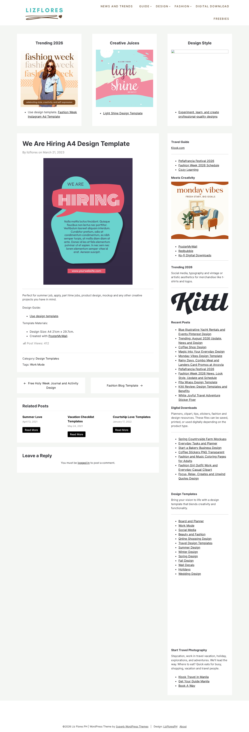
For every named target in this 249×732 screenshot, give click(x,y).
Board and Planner (191, 521)
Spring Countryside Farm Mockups (202, 439)
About (183, 726)
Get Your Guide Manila (193, 681)
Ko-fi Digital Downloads (194, 255)
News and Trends (117, 6)
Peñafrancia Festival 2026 (196, 161)
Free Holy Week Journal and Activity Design (53, 385)
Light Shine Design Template (123, 113)
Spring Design (188, 556)
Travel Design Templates (195, 543)
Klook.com (178, 148)
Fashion (182, 6)
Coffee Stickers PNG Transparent (201, 452)
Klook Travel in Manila (193, 677)
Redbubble (185, 251)
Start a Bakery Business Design (199, 448)
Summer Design (189, 547)
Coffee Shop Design (192, 347)
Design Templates (47, 358)
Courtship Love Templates (132, 417)
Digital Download (212, 6)
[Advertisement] (198, 615)
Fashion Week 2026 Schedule (198, 165)
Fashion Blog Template (122, 385)
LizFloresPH (170, 726)
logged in (84, 463)
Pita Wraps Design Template (197, 382)
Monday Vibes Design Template (200, 356)
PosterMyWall (57, 336)
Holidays (184, 569)
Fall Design (186, 560)
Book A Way (186, 685)
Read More (31, 429)
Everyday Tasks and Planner (197, 443)
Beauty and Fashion (191, 534)
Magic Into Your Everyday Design (201, 351)
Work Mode (37, 364)
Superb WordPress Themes (132, 726)
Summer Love (32, 417)
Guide (144, 6)
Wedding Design (189, 574)
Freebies (221, 18)
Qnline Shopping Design (194, 538)
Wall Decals (186, 565)
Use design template (44, 316)
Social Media (187, 530)
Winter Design (188, 552)
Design (162, 6)
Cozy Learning (188, 169)
